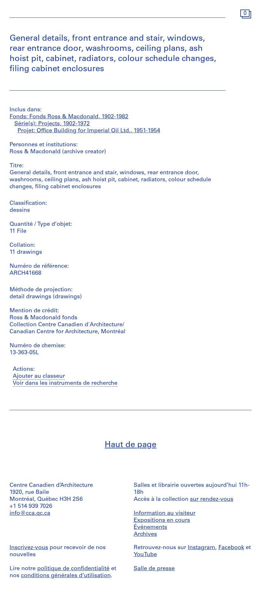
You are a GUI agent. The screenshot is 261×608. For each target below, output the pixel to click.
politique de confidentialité (73, 569)
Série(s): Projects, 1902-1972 (52, 124)
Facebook (231, 548)
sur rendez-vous (211, 499)
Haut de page (130, 445)
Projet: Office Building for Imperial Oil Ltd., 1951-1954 (89, 131)
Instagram (201, 548)
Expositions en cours (162, 520)
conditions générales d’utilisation (66, 576)
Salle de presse (154, 569)
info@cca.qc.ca (30, 513)
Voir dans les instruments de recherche (65, 383)
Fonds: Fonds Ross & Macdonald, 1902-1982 (69, 117)
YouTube (145, 555)
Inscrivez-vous (29, 548)
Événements (150, 527)
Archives (145, 534)
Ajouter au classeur (39, 376)
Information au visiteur (164, 513)
